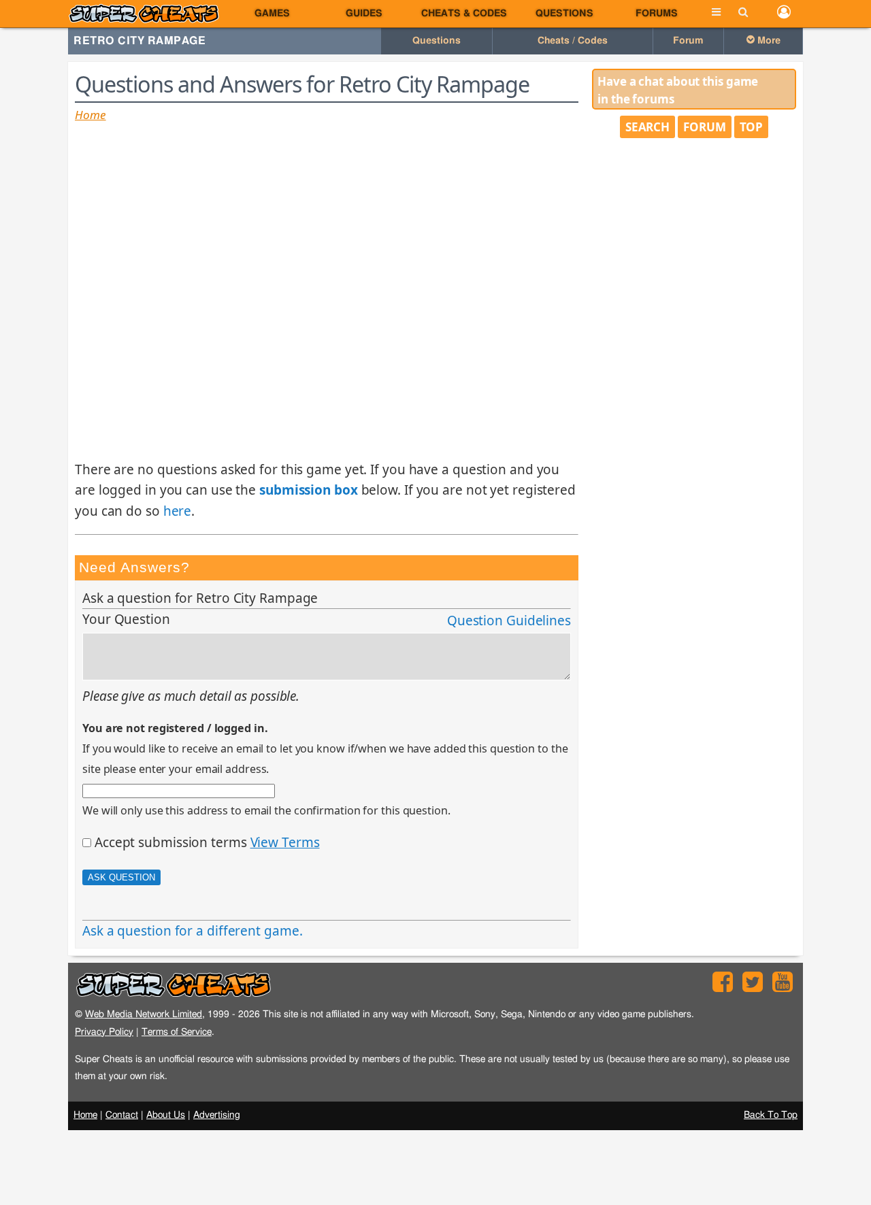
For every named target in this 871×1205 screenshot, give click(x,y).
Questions (564, 13)
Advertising (216, 1115)
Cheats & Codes (464, 13)
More (767, 41)
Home (90, 114)
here (177, 511)
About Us (165, 1115)
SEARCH (647, 127)
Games (272, 13)
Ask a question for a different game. (192, 931)
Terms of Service (177, 1032)
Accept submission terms (171, 842)
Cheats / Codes (573, 41)
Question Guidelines (509, 620)
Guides (364, 13)
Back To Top (771, 1115)
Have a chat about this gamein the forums (677, 90)
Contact (121, 1115)
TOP (751, 127)
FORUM (704, 127)
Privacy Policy (104, 1032)
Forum (688, 41)
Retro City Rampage (139, 40)
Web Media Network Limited (143, 1014)
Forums (657, 13)
